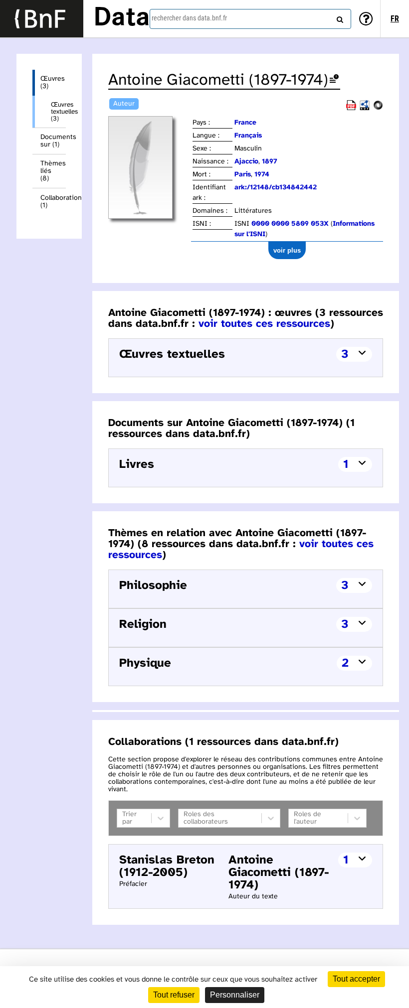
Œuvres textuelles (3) (58, 111)
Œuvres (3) (52, 82)
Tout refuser (174, 995)
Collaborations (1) (53, 201)
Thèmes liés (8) (53, 171)
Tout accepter (356, 979)
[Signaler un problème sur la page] (334, 80)
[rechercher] (339, 17)
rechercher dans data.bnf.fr (189, 18)
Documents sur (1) (53, 141)
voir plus (287, 250)
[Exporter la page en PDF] (351, 108)
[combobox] (250, 19)
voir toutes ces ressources (264, 323)
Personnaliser (234, 995)
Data (121, 18)
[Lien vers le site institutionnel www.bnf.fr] (41, 18)
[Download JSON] (378, 108)
